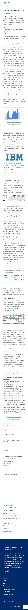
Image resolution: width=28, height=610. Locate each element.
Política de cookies (8, 594)
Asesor (5, 578)
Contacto (5, 585)
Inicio (4, 575)
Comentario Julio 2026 (9, 508)
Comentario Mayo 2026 (9, 513)
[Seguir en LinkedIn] (8, 571)
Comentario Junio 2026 (9, 510)
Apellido (5, 450)
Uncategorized (7, 531)
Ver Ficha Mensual (14, 124)
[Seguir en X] (5, 571)
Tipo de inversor (8, 461)
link (17, 413)
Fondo (4, 580)
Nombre (5, 445)
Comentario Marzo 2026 (10, 518)
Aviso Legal (6, 591)
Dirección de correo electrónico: (13, 456)
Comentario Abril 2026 (9, 516)
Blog (4, 583)
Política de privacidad (9, 589)
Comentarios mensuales (10, 526)
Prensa (5, 528)
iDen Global (17, 606)
